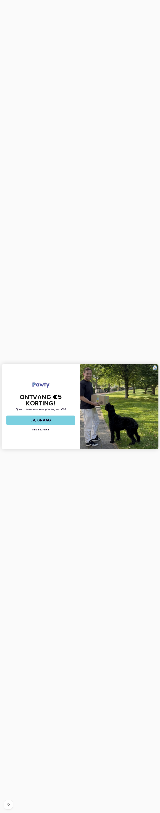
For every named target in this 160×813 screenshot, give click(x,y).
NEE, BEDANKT (40, 429)
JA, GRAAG (40, 420)
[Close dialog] (155, 367)
